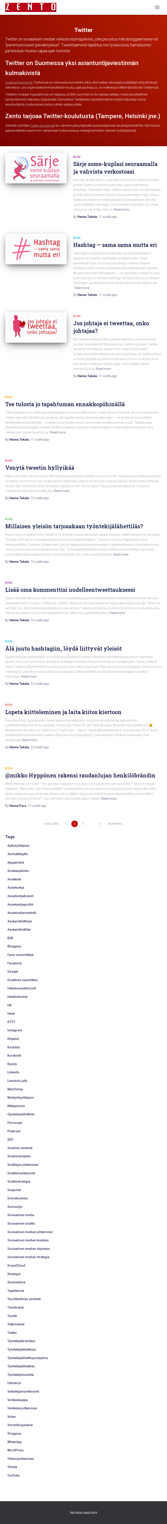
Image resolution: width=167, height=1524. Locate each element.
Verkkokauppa (17, 1400)
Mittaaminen (16, 1106)
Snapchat (14, 1190)
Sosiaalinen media (20, 1215)
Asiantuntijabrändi (20, 896)
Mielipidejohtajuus (20, 1097)
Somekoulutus (17, 1198)
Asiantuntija (15, 887)
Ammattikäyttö (17, 854)
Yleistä (12, 1467)
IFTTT (11, 1022)
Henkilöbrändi (17, 997)
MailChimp (15, 1089)
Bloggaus (14, 946)
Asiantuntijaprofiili (20, 904)
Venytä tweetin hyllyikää (39, 467)
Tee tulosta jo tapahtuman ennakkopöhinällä (65, 404)
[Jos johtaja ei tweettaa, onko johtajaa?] (36, 327)
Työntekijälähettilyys (21, 1349)
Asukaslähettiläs (19, 929)
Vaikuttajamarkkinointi (23, 1391)
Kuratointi (14, 1055)
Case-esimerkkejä (20, 955)
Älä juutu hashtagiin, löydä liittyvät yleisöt (63, 648)
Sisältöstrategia (18, 1181)
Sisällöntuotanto (19, 1156)
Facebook (14, 963)
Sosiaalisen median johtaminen (30, 1232)
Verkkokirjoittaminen (22, 1408)
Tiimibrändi (15, 1307)
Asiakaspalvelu (18, 871)
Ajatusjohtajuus (18, 845)
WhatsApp (14, 1442)
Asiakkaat (14, 879)
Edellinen (51, 823)
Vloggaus (14, 1433)
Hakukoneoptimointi (21, 988)
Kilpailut (13, 1039)
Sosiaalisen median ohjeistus (28, 1248)
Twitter (12, 1332)
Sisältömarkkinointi (21, 1173)
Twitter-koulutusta (42, 125)
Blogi (76, 156)
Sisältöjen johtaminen (22, 1164)
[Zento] (32, 7)
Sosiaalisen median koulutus (28, 1240)
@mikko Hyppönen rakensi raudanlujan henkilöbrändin (80, 775)
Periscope (14, 1123)
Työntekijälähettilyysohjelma (27, 1358)
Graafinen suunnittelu (22, 980)
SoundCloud (16, 1265)
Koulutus (13, 1047)
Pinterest (13, 1131)
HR (9, 1005)
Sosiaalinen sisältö (21, 1223)
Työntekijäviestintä (20, 1374)
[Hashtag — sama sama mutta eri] (36, 249)
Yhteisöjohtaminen (20, 1458)
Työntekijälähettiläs (21, 1366)
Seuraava (114, 823)
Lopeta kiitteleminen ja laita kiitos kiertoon (63, 712)
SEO (10, 1139)
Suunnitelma (16, 1282)
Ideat (11, 1013)
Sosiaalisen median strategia (28, 1257)
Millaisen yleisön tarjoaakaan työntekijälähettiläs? (74, 526)
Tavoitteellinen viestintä (24, 1299)
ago (107, 216)
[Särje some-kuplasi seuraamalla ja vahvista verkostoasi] (36, 168)
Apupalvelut (15, 862)
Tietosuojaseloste (83, 1512)
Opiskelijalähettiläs (21, 1114)
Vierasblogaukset (20, 1425)
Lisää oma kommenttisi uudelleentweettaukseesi (70, 589)
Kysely (12, 1064)
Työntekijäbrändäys (21, 1341)
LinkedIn (13, 1072)
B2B (10, 938)
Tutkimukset (15, 1324)
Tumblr (12, 1316)
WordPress (15, 1450)
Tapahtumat (15, 1290)
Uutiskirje (14, 1383)
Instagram (14, 1030)
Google (12, 971)
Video (11, 1416)
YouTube (13, 1475)
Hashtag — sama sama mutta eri (115, 244)
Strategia (13, 1274)
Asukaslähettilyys (19, 921)
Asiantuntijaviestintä (19, 82)
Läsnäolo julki (17, 1081)
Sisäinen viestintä (19, 1148)
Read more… (122, 209)
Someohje (14, 1206)
